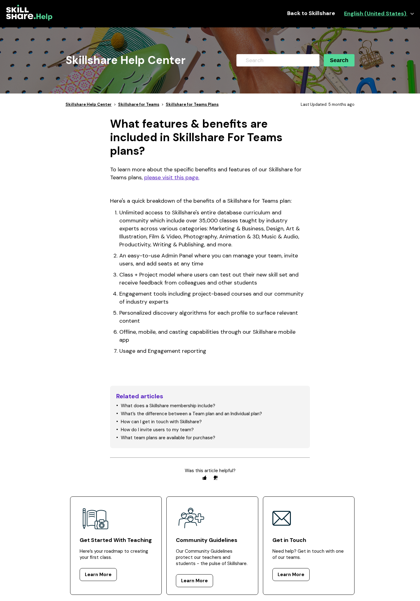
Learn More (98, 574)
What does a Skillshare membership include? (168, 406)
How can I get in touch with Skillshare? (161, 422)
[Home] (29, 19)
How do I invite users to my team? (157, 430)
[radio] (204, 477)
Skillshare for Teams (138, 104)
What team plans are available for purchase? (168, 438)
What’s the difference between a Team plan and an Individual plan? (191, 414)
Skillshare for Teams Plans (192, 104)
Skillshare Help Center (88, 104)
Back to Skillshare (311, 13)
